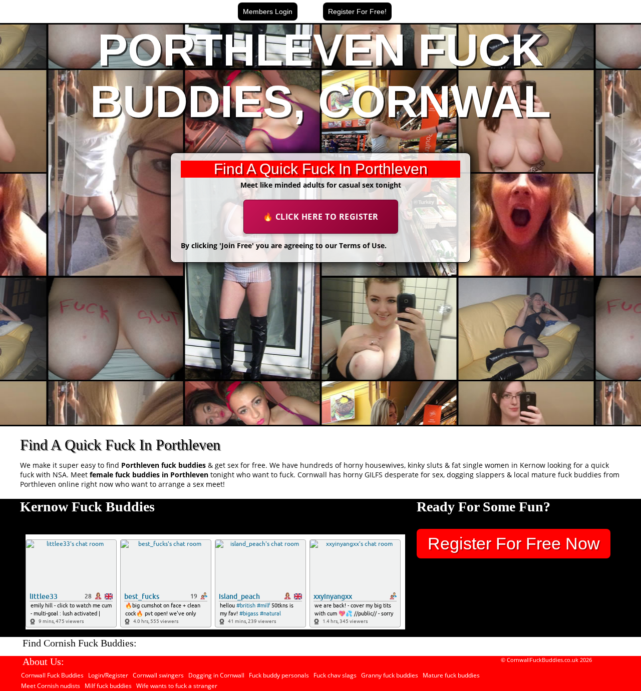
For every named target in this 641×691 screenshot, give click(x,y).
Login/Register (108, 675)
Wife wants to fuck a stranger (176, 685)
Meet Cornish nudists (50, 685)
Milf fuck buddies (108, 685)
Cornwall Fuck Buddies (52, 675)
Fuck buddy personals (279, 675)
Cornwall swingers (158, 675)
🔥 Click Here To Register (321, 216)
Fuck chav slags (335, 675)
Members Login (267, 12)
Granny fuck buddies (389, 675)
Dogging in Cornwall (216, 675)
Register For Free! (357, 12)
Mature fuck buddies (451, 675)
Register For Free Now (514, 543)
